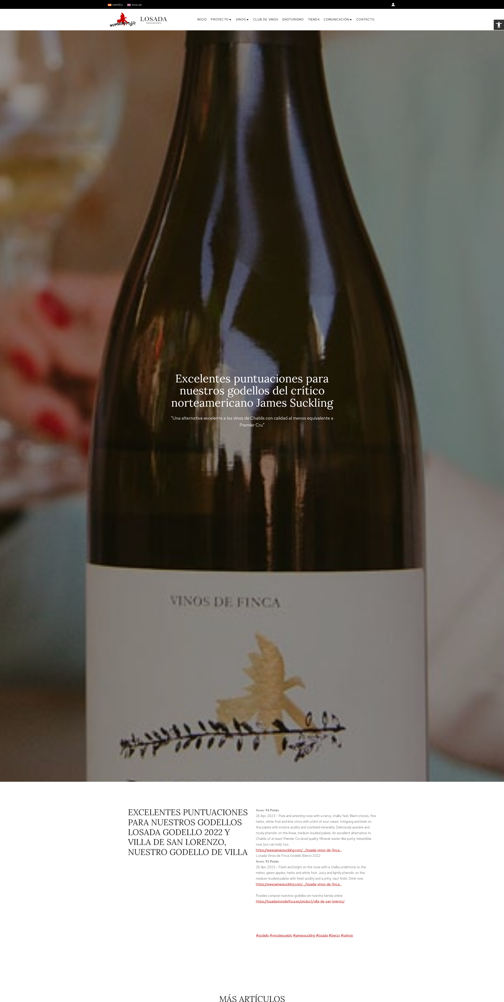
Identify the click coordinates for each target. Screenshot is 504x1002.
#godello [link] (262, 935)
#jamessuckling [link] (304, 935)
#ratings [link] (347, 935)
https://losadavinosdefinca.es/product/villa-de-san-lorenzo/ (300, 901)
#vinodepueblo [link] (281, 935)
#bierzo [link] (334, 935)
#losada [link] (322, 935)
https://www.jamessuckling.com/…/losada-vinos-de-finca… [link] (299, 850)
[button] (499, 25)
